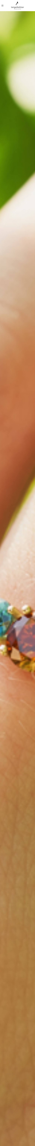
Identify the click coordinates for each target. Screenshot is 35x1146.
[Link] (17, 5)
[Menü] (2, 5)
